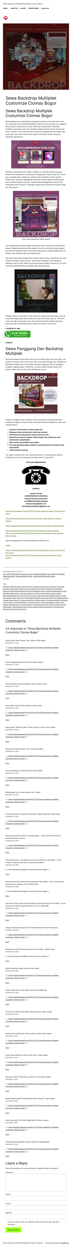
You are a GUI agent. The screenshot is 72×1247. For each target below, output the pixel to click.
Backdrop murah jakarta (54, 589)
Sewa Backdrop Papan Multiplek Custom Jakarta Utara (26, 684)
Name (8, 1194)
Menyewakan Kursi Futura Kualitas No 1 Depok (23, 792)
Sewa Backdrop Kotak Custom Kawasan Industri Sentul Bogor (32, 607)
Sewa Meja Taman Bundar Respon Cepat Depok (24, 705)
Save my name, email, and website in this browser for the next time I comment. (34, 1223)
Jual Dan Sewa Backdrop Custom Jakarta (47, 593)
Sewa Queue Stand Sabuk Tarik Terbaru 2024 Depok (26, 640)
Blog (49, 574)
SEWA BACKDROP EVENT (24, 576)
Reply (7, 655)
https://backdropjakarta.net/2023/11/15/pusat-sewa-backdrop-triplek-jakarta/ (35, 526)
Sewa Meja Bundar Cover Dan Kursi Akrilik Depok (24, 771)
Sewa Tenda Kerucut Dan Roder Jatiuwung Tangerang (26, 990)
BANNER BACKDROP (40, 574)
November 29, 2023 (12, 971)
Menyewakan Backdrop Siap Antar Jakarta (39, 598)
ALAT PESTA (7, 574)
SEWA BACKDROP (9, 576)
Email (8, 1204)
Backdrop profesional (10, 591)
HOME (8, 545)
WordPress (65, 1243)
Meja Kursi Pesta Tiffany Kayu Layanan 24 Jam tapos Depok (28, 1077)
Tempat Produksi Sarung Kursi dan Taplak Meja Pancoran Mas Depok (32, 928)
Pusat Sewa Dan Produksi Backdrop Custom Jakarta (23, 4)
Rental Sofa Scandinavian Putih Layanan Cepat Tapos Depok (28, 1033)
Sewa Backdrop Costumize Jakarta (20, 605)
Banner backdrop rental (37, 591)
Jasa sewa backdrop (26, 593)
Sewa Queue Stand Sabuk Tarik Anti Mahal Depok (24, 749)
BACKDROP (16, 574)
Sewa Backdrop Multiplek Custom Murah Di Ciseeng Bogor (28, 1142)
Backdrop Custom (26, 574)
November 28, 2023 (12, 841)
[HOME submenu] (8, 8)
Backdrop (6, 587)
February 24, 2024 (12, 1144)
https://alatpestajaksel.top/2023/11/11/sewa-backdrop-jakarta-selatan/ (32, 531)
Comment (10, 1172)
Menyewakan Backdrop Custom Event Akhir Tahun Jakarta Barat (24, 596)
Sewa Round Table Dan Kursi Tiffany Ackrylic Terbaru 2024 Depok (30, 727)
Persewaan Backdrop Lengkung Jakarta (32, 600)
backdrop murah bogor (38, 589)
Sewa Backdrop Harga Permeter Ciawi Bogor (22, 968)
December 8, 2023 (12, 1014)
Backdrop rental (23, 591)
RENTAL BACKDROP (58, 574)
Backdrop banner (15, 587)
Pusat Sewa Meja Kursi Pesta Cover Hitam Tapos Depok (27, 1055)
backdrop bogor (27, 587)
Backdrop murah (24, 589)
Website (9, 1213)
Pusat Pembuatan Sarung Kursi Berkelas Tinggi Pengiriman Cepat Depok (33, 814)
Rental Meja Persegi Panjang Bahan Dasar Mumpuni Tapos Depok (30, 1098)
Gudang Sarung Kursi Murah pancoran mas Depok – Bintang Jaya (30, 949)
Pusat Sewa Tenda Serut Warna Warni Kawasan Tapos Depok (29, 1012)
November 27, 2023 (12, 643)
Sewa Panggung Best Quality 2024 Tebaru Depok (24, 662)
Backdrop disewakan (57, 587)
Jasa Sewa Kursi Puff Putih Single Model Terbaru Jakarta (27, 1120)
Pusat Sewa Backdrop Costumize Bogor (27, 602)
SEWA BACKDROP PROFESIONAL (44, 576)
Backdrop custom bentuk (41, 587)
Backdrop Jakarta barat (10, 589)
